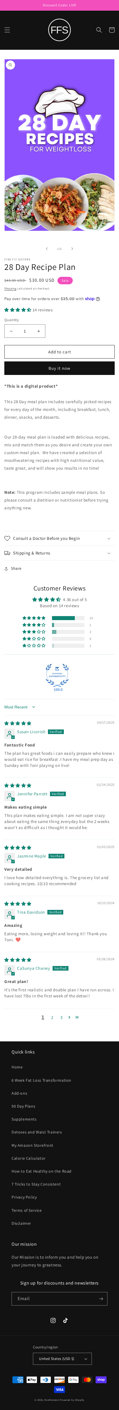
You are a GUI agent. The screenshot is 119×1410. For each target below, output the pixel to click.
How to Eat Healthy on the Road (42, 1171)
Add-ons (19, 1093)
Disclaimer (21, 1223)
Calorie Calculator (29, 1158)
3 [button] (61, 1017)
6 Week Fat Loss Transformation (41, 1080)
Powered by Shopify (72, 1399)
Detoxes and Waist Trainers (37, 1132)
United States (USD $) (56, 1358)
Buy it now (59, 368)
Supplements (24, 1119)
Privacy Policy (24, 1197)
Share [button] (16, 568)
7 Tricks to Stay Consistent (36, 1184)
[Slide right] (72, 248)
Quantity (11, 319)
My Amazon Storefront (32, 1145)
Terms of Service (27, 1210)
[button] (7, 30)
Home (17, 1067)
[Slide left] (46, 248)
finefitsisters (51, 1399)
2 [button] (52, 1017)
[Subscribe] (100, 1299)
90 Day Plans (23, 1106)
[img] (17, 723)
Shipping (10, 288)
